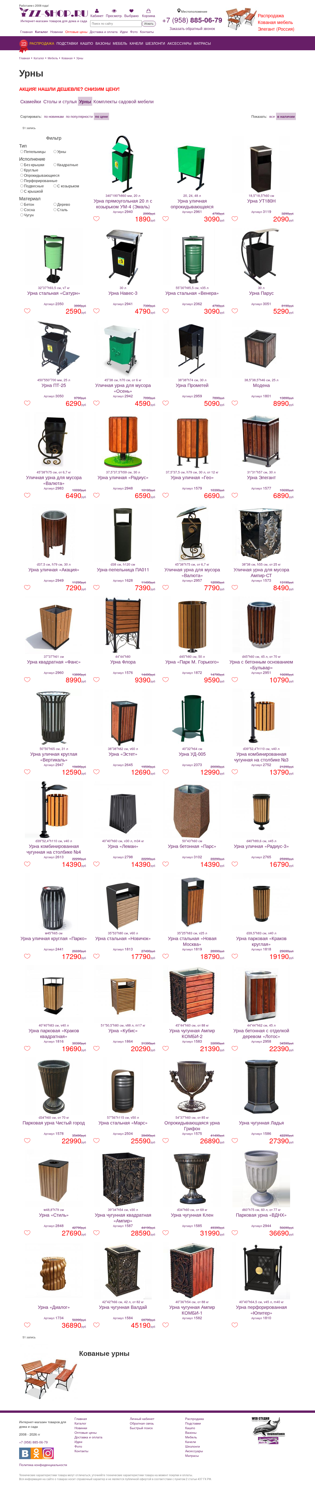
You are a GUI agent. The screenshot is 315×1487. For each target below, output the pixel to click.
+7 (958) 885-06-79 (33, 1442)
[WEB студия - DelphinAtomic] (268, 1435)
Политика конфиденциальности (43, 1464)
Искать (148, 23)
